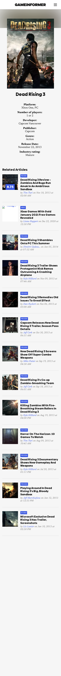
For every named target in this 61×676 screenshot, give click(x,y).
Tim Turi (28, 193)
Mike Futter (29, 361)
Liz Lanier (28, 526)
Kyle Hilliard (29, 279)
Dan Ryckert (29, 304)
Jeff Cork (27, 333)
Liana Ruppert (30, 221)
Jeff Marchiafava (31, 498)
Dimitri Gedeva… (31, 247)
